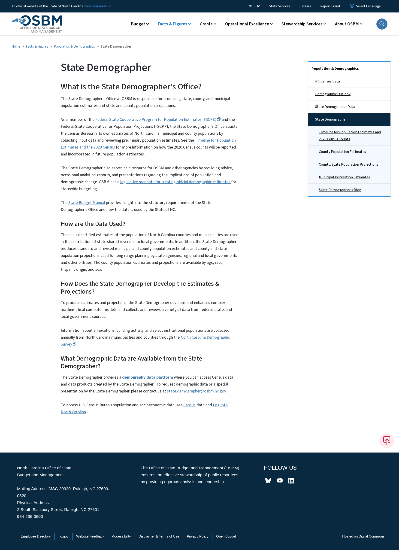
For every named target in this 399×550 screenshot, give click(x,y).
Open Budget (226, 536)
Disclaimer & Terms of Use (159, 536)
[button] (381, 24)
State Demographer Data (335, 106)
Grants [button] (206, 24)
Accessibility (121, 536)
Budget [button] (138, 24)
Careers (305, 6)
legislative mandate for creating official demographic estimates (175, 182)
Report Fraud (330, 6)
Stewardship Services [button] (302, 24)
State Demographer (331, 119)
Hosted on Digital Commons (363, 536)
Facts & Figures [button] (172, 24)
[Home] (37, 18)
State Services (279, 6)
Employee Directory (36, 536)
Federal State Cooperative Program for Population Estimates (155, 119)
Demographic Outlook (333, 94)
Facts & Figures (37, 46)
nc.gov (63, 536)
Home (16, 46)
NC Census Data (327, 81)
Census (189, 405)
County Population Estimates (342, 151)
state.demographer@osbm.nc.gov (196, 391)
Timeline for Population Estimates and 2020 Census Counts (350, 136)
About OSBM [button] (347, 24)
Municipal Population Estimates (344, 177)
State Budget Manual (86, 203)
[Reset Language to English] (352, 6)
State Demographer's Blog (340, 189)
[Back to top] (386, 441)
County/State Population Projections (348, 164)
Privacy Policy (198, 536)
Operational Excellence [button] (247, 24)
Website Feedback (90, 536)
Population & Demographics (74, 46)
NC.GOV (254, 6)
